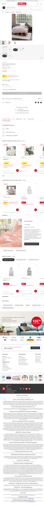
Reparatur (4, 363)
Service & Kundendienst (7, 368)
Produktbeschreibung (6, 119)
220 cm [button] (10, 55)
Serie (13, 119)
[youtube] (29, 389)
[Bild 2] (9, 42)
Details (7, 128)
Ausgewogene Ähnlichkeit (8, 259)
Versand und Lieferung (6, 357)
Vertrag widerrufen (6, 362)
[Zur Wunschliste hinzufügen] (41, 62)
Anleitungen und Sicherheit (11, 135)
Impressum (8, 385)
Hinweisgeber (9, 389)
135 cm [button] (4, 49)
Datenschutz (8, 388)
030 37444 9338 (20, 109)
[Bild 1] (3, 42)
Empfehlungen (19, 119)
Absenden (24, 324)
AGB (7, 386)
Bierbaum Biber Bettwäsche (26, 143)
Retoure (3, 360)
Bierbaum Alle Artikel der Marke (31, 243)
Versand (8, 80)
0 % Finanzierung (5, 367)
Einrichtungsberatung (23, 359)
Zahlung (3, 359)
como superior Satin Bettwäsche (27, 182)
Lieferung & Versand (10, 132)
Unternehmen (38, 356)
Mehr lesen (26, 239)
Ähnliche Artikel (31, 119)
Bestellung (4, 356)
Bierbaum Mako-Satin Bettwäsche (8, 182)
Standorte (20, 356)
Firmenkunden (5, 370)
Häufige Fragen (5, 366)
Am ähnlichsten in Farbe (33, 259)
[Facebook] (35, 102)
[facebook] (21, 389)
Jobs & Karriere (38, 357)
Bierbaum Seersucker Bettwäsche (8, 143)
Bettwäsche (5, 301)
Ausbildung (37, 359)
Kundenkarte (37, 360)
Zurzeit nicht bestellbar (22, 93)
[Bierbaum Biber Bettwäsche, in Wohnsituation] (22, 27)
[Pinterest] (38, 102)
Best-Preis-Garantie (22, 360)
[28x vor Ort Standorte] (37, 3)
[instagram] (26, 389)
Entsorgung (4, 364)
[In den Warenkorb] (17, 170)
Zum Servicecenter (35, 347)
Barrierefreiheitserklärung (11, 390)
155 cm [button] (10, 49)
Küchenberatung (22, 357)
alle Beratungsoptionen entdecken (22, 112)
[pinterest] (23, 389)
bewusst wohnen (38, 362)
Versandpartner (12, 89)
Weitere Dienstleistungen (23, 363)
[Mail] (41, 102)
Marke (24, 119)
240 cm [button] (21, 49)
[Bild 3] (15, 42)
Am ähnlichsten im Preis (21, 259)
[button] (3, 4)
